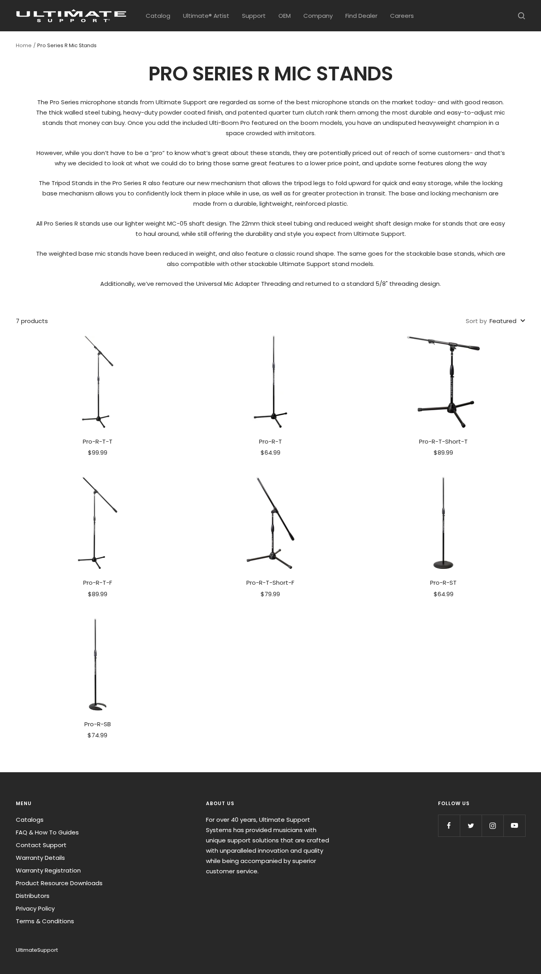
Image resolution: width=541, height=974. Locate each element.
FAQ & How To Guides (47, 832)
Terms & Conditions (45, 921)
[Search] (521, 15)
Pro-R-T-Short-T (443, 441)
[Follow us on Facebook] (449, 825)
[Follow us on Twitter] (471, 825)
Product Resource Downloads (59, 883)
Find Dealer (361, 15)
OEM (284, 15)
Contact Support (41, 845)
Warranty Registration (48, 870)
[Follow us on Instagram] (492, 825)
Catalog (158, 15)
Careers (402, 15)
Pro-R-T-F (97, 582)
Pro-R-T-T (97, 441)
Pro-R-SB (97, 724)
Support (254, 15)
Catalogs (30, 819)
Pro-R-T (270, 441)
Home (24, 45)
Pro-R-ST (443, 582)
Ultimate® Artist (206, 15)
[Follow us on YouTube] (514, 825)
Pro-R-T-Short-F (270, 582)
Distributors (33, 896)
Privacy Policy (35, 908)
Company (318, 15)
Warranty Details (40, 857)
